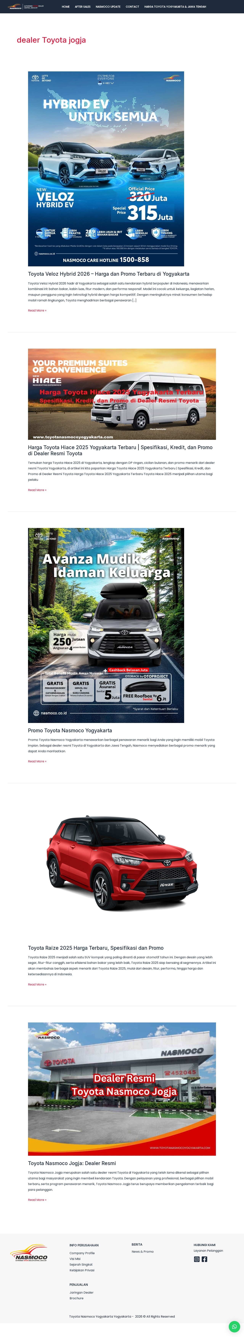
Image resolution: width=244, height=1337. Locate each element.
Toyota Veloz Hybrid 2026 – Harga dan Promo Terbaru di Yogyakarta (108, 274)
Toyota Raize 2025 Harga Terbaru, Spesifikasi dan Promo (96, 948)
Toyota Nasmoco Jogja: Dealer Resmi (72, 1163)
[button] (234, 1326)
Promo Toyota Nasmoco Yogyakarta (70, 730)
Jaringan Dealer (82, 1292)
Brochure (76, 1298)
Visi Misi (75, 1259)
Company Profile (82, 1253)
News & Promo (143, 1251)
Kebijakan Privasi (82, 1270)
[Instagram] (197, 1259)
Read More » (37, 310)
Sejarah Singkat (81, 1264)
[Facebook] (204, 1259)
